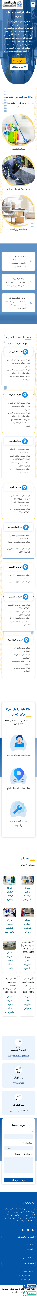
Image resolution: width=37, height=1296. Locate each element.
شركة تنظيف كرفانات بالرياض (18, 360)
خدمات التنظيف (18, 149)
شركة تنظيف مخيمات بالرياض (18, 370)
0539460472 (18, 1083)
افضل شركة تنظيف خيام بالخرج (10, 960)
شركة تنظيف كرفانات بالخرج (19, 403)
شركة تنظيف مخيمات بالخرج (19, 413)
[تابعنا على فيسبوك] (33, 1230)
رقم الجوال (28, 1143)
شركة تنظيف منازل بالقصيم (19, 582)
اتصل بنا (30, 1249)
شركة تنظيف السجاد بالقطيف (19, 618)
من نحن (30, 1253)
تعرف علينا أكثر (18, 67)
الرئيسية (30, 1245)
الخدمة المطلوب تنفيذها (23, 1154)
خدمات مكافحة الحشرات (18, 189)
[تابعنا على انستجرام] (23, 1230)
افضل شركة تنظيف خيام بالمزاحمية (9, 1004)
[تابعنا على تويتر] (28, 1230)
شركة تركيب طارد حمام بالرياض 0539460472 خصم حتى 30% (19, 376)
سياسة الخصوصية (26, 1258)
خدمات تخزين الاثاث (19, 229)
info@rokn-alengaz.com (18, 1056)
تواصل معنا (17, 60)
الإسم (30, 1131)
